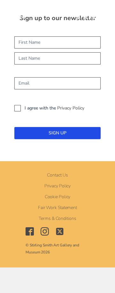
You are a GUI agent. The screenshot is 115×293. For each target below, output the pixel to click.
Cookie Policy (58, 197)
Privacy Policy (70, 108)
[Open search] (58, 13)
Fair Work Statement (57, 208)
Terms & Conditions (57, 218)
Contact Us (57, 175)
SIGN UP (57, 133)
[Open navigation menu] (43, 12)
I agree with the (54, 108)
